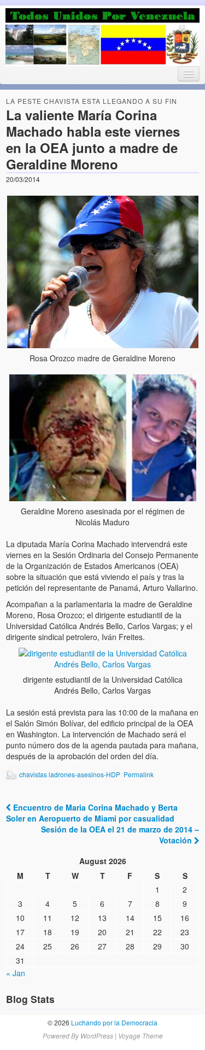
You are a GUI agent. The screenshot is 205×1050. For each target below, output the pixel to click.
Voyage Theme (140, 1035)
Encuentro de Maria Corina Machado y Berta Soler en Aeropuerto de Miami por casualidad (92, 813)
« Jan (15, 972)
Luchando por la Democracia (113, 1022)
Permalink (139, 774)
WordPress (96, 1035)
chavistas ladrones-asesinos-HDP (69, 774)
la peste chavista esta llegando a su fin (91, 100)
